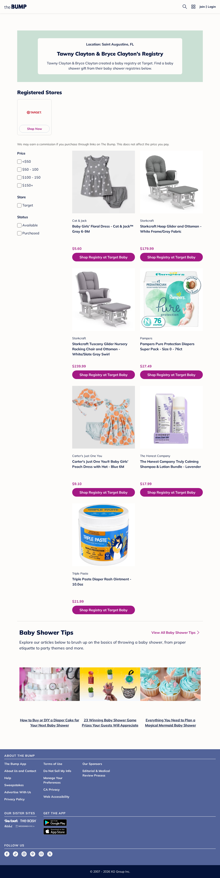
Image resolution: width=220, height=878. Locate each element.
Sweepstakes (14, 785)
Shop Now (34, 129)
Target (27, 205)
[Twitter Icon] (49, 854)
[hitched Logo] (8, 825)
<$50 (26, 161)
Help (7, 778)
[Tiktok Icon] (15, 854)
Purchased (30, 233)
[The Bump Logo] (15, 7)
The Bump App (15, 764)
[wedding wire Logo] (24, 825)
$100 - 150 (31, 177)
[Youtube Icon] (41, 854)
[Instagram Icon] (24, 854)
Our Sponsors (92, 764)
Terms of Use (52, 764)
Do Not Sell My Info (57, 771)
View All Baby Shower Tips (173, 632)
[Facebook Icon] (6, 854)
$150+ (27, 185)
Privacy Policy (14, 799)
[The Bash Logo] (28, 820)
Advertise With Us (17, 792)
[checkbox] (19, 161)
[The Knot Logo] (11, 820)
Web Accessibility (56, 797)
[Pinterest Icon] (32, 854)
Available (30, 225)
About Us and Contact (20, 771)
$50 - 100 (30, 169)
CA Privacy (51, 790)
